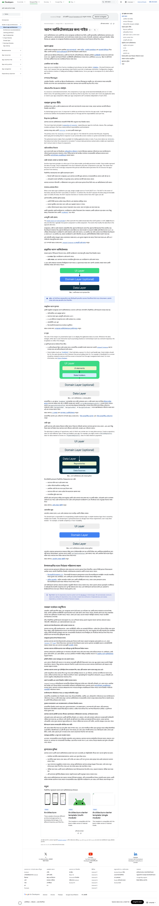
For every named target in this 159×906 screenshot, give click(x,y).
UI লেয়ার (54, 413)
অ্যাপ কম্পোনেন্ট (71, 50)
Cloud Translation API (75, 17)
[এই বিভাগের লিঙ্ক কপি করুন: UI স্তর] (50, 333)
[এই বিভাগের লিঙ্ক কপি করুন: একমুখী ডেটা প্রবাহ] (59, 217)
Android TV (72, 883)
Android (26, 872)
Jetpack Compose (102, 347)
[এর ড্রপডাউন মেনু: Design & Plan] (40, 2)
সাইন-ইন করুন (153, 2)
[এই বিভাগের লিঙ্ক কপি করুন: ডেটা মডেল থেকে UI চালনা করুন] (69, 160)
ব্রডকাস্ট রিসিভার (103, 50)
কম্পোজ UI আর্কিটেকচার (67, 413)
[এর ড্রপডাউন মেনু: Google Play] (64, 2)
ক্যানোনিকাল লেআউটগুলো (58, 155)
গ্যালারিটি (47, 689)
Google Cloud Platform (72, 894)
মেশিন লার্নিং (49, 875)
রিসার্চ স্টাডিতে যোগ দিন (142, 880)
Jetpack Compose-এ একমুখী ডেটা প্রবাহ (74, 242)
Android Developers (49, 23)
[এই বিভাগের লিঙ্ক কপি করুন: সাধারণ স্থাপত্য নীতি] (62, 103)
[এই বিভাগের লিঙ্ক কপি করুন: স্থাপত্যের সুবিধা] (58, 750)
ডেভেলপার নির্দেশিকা (119, 875)
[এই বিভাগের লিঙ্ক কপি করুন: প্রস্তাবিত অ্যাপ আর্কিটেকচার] (69, 250)
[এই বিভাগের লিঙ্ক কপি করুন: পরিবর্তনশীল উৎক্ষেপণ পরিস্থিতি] (67, 88)
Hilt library (83, 595)
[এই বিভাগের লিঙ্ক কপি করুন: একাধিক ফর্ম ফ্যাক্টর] (60, 64)
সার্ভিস (82, 50)
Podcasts (26, 888)
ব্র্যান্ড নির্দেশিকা (41, 902)
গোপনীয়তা (49, 883)
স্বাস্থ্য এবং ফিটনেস (51, 877)
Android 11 (94, 888)
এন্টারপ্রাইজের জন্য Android (31, 875)
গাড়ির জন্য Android (74, 880)
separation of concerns (70, 125)
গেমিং (48, 872)
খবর (25, 883)
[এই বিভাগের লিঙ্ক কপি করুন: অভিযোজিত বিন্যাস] (59, 148)
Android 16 (94, 875)
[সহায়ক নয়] (113, 23)
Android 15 (94, 877)
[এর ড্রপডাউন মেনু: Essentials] (25, 2)
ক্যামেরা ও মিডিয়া (51, 880)
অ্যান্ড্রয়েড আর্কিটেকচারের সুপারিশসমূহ (66, 328)
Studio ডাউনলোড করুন (120, 880)
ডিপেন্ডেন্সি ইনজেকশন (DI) (55, 575)
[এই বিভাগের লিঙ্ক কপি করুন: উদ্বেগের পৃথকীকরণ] (59, 119)
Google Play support (142, 877)
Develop (46, 2)
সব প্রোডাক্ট (84, 894)
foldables (95, 67)
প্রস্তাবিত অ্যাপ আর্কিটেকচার (105, 654)
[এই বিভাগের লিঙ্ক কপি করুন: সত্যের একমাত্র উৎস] (60, 187)
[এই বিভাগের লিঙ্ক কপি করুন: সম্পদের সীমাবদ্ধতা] (59, 78)
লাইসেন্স (33, 902)
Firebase (60, 894)
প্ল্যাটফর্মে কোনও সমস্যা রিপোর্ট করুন (145, 872)
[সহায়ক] (111, 23)
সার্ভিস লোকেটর (52, 580)
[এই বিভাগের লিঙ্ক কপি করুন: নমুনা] (50, 787)
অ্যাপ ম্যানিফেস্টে (62, 52)
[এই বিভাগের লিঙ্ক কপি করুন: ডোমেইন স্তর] (54, 510)
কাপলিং (71, 645)
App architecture (8, 8)
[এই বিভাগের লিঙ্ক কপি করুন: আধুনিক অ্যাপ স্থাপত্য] (60, 307)
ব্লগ (25, 885)
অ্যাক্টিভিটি (97, 55)
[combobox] (110, 1)
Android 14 (94, 880)
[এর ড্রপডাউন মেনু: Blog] (75, 2)
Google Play (58, 2)
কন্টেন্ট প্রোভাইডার (90, 50)
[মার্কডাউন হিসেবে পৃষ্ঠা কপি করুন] (94, 30)
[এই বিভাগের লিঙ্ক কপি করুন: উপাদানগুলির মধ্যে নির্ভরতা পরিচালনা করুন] (82, 566)
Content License (62, 840)
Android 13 (94, 883)
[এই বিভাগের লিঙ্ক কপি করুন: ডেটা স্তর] (52, 423)
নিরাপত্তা (26, 877)
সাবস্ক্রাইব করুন (137, 902)
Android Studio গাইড (119, 872)
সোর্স (25, 880)
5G (47, 885)
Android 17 (94, 872)
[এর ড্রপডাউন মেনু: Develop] (51, 2)
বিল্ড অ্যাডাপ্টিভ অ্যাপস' (87, 416)
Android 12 (94, 885)
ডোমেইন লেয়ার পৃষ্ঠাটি (58, 559)
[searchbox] (11, 14)
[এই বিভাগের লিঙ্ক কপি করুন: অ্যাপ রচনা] (55, 46)
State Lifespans (62, 358)
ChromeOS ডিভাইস (74, 877)
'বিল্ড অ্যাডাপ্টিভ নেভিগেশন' (105, 416)
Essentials (20, 2)
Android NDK (117, 883)
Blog (72, 2)
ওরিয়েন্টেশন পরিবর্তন (71, 151)
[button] (10, 24)
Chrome (53, 894)
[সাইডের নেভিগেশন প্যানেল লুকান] (20, 903)
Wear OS (71, 875)
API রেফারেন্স (117, 877)
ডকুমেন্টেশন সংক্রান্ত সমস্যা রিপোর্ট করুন (146, 875)
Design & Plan (34, 2)
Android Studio (142, 2)
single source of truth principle (56, 221)
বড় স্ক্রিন (71, 872)
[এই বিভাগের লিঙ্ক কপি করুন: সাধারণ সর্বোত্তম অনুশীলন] (67, 607)
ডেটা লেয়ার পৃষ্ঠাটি (57, 505)
